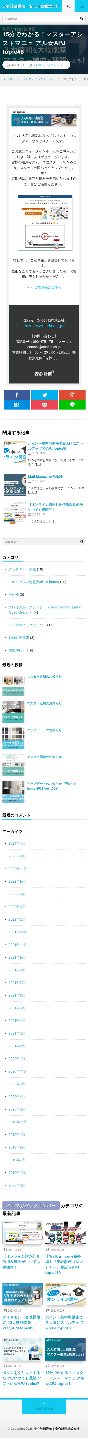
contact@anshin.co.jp (44, 346)
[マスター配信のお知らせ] (13, 765)
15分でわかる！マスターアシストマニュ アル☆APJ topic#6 (64, 1378)
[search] (81, 18)
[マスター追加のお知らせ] (13, 685)
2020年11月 (18, 1071)
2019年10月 (18, 1134)
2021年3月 (17, 1033)
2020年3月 (17, 1109)
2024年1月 (17, 843)
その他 (14, 594)
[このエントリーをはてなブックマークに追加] (17, 405)
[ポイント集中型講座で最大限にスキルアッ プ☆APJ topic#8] (15, 452)
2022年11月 (18, 868)
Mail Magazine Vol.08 (45, 476)
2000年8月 (17, 1185)
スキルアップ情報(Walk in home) (34, 581)
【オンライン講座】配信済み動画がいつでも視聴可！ (21, 1261)
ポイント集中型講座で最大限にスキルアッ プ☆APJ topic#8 (55, 446)
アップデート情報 (22, 569)
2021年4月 (17, 1020)
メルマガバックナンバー (49, 65)
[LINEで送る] (72, 405)
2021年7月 (17, 982)
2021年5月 (17, 1007)
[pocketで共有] (44, 405)
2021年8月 (17, 969)
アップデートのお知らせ (44, 730)
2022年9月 (17, 881)
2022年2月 (17, 919)
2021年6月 (17, 995)
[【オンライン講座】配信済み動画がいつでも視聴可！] (15, 513)
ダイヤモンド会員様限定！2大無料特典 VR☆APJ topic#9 (21, 1322)
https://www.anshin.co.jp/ (44, 325)
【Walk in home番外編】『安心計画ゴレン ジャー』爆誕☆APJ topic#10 (64, 1264)
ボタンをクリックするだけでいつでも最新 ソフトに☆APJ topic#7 (22, 1378)
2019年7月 (17, 1159)
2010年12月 (18, 1172)
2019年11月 (18, 1121)
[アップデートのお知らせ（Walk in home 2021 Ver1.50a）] (13, 792)
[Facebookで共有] (17, 395)
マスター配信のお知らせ (44, 756)
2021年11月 (18, 944)
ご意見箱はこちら (48, 286)
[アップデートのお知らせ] (13, 738)
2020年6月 (17, 1083)
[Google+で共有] (72, 395)
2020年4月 (17, 1096)
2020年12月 (18, 1058)
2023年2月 (17, 855)
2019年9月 (17, 1147)
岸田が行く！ (19, 650)
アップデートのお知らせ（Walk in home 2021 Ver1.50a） (51, 786)
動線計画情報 (19, 637)
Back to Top (44, 1408)
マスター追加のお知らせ (44, 676)
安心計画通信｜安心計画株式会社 (57, 1428)
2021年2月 (17, 1045)
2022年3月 (17, 906)
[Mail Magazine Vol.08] (15, 485)
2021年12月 (18, 931)
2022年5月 (17, 893)
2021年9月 (17, 957)
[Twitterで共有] (44, 395)
